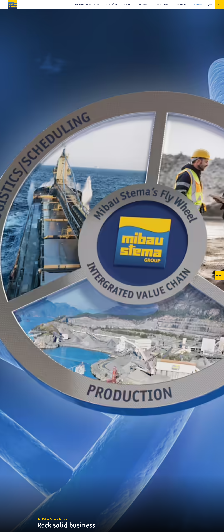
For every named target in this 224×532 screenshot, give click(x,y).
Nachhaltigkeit (161, 4)
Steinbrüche (111, 4)
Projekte (143, 4)
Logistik (128, 4)
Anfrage (219, 275)
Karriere (198, 4)
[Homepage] (9, 4)
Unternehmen (181, 4)
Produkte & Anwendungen (87, 4)
